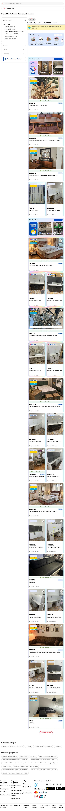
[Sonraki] (62, 41)
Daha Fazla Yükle (46, 732)
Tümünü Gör (58, 35)
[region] (46, 41)
